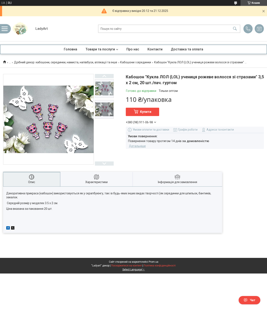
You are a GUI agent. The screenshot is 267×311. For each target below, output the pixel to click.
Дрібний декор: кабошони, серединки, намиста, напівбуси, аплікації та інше (65, 62)
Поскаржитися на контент (126, 265)
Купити (145, 112)
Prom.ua (153, 261)
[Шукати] (235, 29)
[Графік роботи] (259, 28)
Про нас (132, 49)
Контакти (154, 49)
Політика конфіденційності (160, 265)
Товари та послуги (100, 49)
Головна (70, 49)
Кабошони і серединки (135, 62)
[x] (12, 228)
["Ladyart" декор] (21, 28)
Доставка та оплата (187, 49)
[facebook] (8, 228)
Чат (252, 300)
